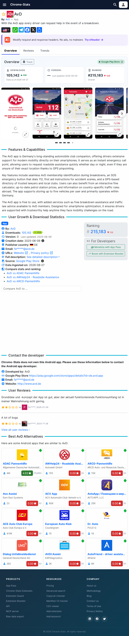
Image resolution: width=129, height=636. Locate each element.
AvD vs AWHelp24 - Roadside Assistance (33, 277)
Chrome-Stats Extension (19, 590)
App (16, 19)
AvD (8, 19)
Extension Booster (16, 601)
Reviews (28, 50)
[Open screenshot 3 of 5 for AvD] (78, 113)
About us (91, 585)
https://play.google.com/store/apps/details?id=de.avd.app (66, 375)
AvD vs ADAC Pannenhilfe (23, 273)
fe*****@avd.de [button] (24, 248)
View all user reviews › (15, 429)
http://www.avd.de (29, 383)
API (8, 606)
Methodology (94, 590)
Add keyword (53, 616)
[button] (4, 4)
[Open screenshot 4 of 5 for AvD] (109, 113)
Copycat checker (55, 596)
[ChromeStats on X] (104, 619)
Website (19, 253)
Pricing (50, 585)
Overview (10, 50)
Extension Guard (15, 596)
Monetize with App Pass (107, 247)
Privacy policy (40, 253)
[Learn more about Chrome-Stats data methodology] (42, 261)
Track (29, 62)
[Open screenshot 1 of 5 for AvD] (15, 113)
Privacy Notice (95, 611)
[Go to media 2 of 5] (60, 143)
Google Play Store (110, 62)
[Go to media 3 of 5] (64, 143)
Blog (89, 596)
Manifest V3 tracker (57, 601)
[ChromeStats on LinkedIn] (90, 619)
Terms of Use (94, 606)
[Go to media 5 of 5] (73, 143)
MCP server (12, 611)
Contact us (93, 601)
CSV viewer (52, 606)
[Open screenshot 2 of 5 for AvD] (47, 113)
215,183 (102, 231)
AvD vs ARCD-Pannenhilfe (23, 281)
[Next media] (122, 113)
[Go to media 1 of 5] (56, 143)
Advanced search (55, 590)
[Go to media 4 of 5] (69, 143)
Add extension (54, 611)
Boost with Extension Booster (107, 253)
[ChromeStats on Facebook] (97, 619)
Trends (44, 50)
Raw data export (15, 616)
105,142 (27, 232)
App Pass (11, 585)
